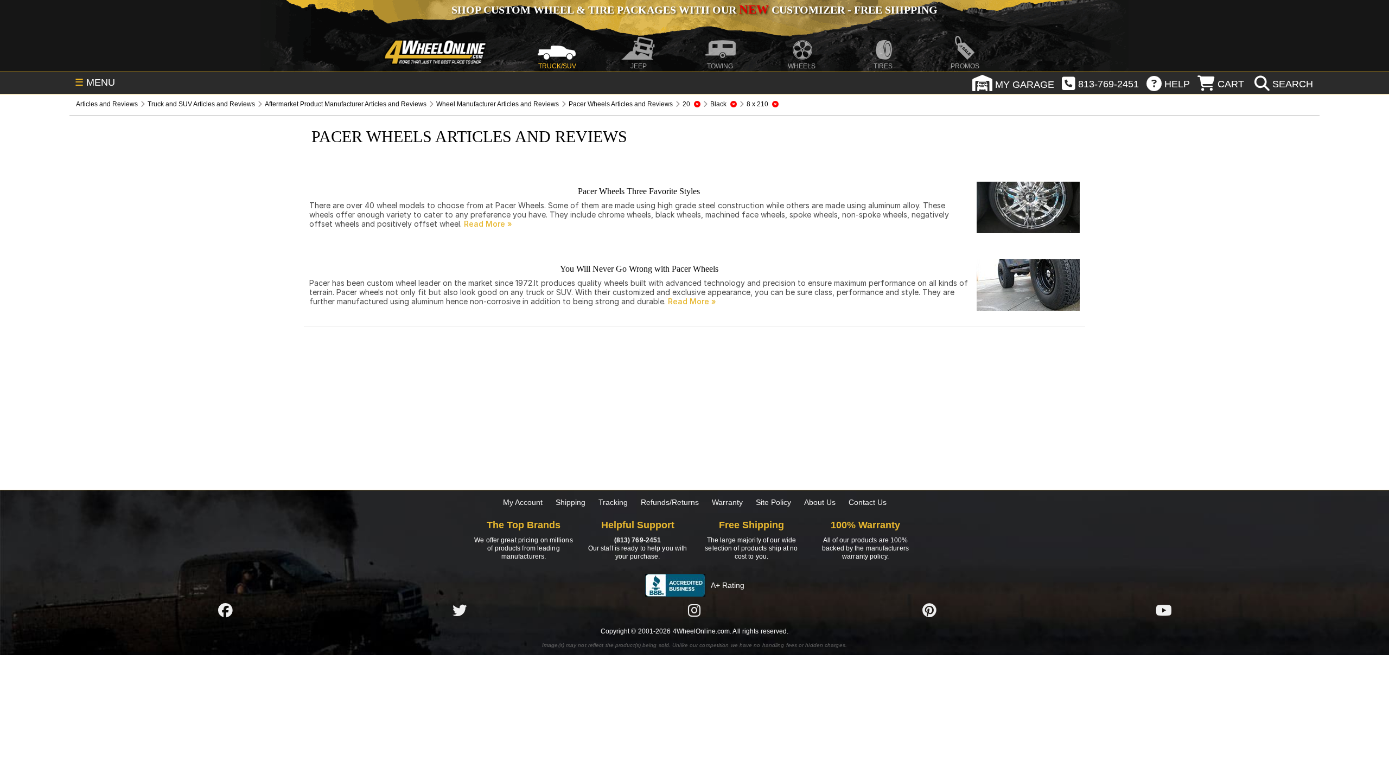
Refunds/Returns (670, 502)
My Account (523, 502)
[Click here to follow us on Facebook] (225, 610)
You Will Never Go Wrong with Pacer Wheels (639, 268)
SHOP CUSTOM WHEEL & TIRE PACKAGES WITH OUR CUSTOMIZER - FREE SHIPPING (694, 10)
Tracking (613, 502)
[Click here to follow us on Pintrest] (929, 610)
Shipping (570, 502)
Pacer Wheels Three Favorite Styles (639, 191)
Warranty (727, 502)
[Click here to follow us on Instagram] (694, 610)
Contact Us (868, 502)
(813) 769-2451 (637, 540)
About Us (820, 502)
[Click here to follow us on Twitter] (459, 610)
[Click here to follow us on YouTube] (1164, 610)
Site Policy (773, 502)
